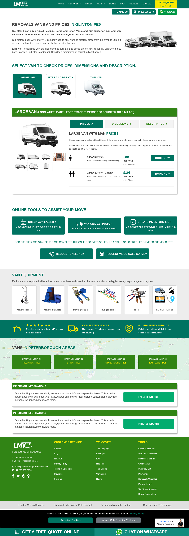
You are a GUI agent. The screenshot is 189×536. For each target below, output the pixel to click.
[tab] (21, 156)
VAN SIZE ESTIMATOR (94, 226)
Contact (148, 3)
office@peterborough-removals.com (31, 466)
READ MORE (149, 397)
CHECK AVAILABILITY (38, 226)
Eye (98, 459)
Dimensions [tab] (120, 124)
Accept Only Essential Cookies (118, 520)
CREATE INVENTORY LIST (151, 226)
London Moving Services (31, 505)
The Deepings (102, 448)
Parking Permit (145, 484)
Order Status (144, 464)
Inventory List (144, 469)
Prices (89, 3)
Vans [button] (100, 3)
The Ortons (101, 469)
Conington (101, 474)
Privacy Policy (137, 513)
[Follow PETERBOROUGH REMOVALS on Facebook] (13, 476)
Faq (122, 3)
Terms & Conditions (63, 469)
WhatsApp (169, 12)
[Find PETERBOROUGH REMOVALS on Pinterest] (23, 476)
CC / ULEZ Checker (147, 489)
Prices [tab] (85, 124)
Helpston (100, 464)
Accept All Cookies (70, 520)
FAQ (56, 453)
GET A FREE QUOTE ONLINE (50, 531)
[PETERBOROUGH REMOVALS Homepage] (20, 4)
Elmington (101, 453)
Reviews (133, 3)
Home (61, 3)
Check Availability (146, 448)
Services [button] (73, 3)
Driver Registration (147, 494)
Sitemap (58, 479)
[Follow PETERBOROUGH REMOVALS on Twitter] (18, 476)
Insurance (58, 474)
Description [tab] (155, 124)
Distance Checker (146, 459)
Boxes (112, 3)
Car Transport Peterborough (157, 505)
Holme (99, 479)
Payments (143, 474)
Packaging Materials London (116, 505)
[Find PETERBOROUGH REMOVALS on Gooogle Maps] (28, 476)
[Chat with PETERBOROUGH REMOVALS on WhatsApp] (120, 532)
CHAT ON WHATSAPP (145, 531)
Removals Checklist (147, 479)
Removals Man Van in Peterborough (73, 505)
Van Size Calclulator (147, 453)
